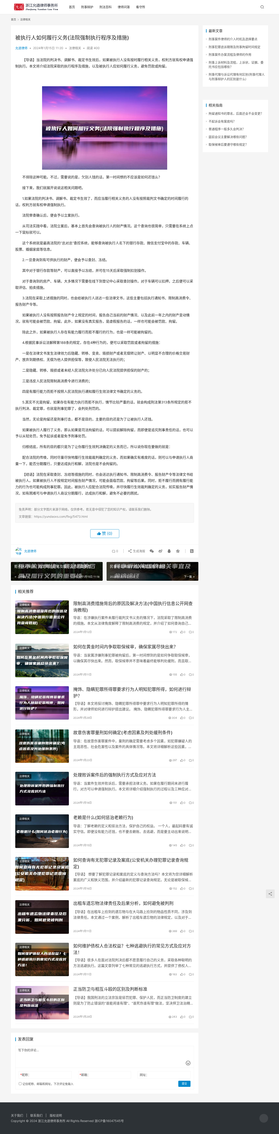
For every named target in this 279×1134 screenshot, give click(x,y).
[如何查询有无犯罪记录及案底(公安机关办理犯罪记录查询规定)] (42, 874)
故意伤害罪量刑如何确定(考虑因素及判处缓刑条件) (123, 732)
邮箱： (85, 1075)
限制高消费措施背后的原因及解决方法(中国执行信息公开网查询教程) (133, 607)
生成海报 (138, 551)
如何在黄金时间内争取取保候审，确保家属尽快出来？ (125, 647)
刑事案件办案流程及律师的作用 (230, 54)
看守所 (140, 7)
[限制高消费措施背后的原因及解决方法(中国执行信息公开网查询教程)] (42, 617)
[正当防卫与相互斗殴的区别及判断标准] (42, 1003)
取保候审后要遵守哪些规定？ (228, 144)
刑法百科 (105, 7)
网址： (144, 1075)
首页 (72, 7)
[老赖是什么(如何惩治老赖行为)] (42, 831)
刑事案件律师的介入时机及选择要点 (233, 39)
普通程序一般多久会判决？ (227, 129)
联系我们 (36, 1115)
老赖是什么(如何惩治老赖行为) (103, 817)
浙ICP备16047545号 (109, 1121)
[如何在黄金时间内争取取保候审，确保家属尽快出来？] (42, 660)
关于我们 (17, 1115)
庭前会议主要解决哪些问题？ (228, 137)
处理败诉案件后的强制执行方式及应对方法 (114, 775)
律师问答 (124, 7)
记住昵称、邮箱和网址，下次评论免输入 (47, 1084)
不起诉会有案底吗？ (222, 121)
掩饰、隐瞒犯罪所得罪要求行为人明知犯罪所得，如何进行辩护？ (132, 692)
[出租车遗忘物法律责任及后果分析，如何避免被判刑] (42, 917)
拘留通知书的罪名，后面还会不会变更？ (236, 113)
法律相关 (75, 48)
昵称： (25, 1075)
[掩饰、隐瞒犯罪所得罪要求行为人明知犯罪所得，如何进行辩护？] (42, 703)
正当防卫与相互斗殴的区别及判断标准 (110, 989)
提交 (184, 1083)
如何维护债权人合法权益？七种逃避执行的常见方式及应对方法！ (132, 949)
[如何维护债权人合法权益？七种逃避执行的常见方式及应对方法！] (42, 959)
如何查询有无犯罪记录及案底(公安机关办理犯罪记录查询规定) (130, 863)
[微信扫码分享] (152, 551)
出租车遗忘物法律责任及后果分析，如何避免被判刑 (123, 903)
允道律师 (21, 48)
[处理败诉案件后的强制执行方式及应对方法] (42, 788)
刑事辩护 (87, 7)
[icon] (263, 1118)
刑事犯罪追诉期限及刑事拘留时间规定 (234, 47)
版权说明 (56, 1115)
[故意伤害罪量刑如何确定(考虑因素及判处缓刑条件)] (42, 746)
